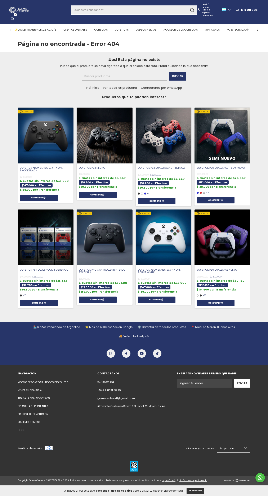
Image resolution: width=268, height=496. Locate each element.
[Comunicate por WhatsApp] (260, 477)
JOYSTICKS (122, 29)
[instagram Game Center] (111, 353)
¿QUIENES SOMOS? (29, 422)
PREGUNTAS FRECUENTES (33, 406)
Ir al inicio (92, 88)
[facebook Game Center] (126, 353)
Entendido (195, 490)
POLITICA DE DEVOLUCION (33, 414)
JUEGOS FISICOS (146, 29)
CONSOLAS (101, 29)
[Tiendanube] (237, 481)
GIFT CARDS (212, 29)
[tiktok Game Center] (157, 353)
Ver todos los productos (120, 88)
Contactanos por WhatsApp (161, 88)
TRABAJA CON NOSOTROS (34, 398)
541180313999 (106, 382)
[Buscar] (191, 10)
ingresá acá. (168, 480)
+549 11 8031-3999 (109, 390)
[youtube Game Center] (142, 353)
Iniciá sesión (206, 8)
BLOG (21, 430)
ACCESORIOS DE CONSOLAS (181, 29)
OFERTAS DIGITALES (75, 29)
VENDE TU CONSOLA (30, 390)
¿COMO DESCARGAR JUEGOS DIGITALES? (43, 382)
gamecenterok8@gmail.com (116, 398)
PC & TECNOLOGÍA (238, 29)
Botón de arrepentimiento (193, 480)
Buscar (177, 76)
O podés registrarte (207, 14)
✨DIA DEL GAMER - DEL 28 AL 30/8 (35, 29)
